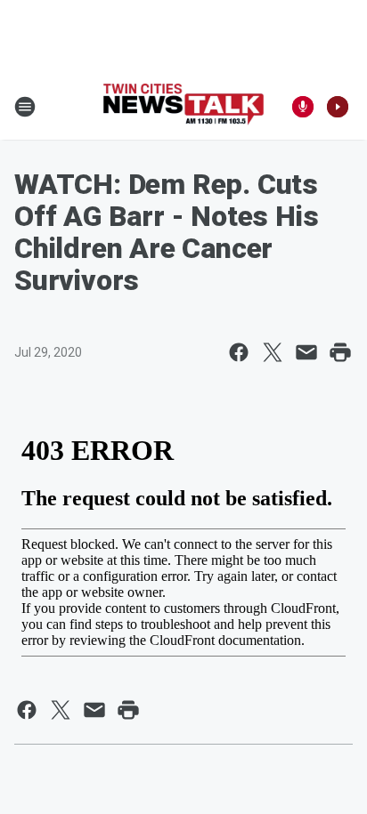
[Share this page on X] (272, 352)
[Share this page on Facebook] (238, 352)
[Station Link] (183, 106)
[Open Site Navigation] (25, 106)
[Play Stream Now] (337, 106)
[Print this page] (340, 352)
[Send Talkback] (303, 106)
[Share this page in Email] (306, 352)
